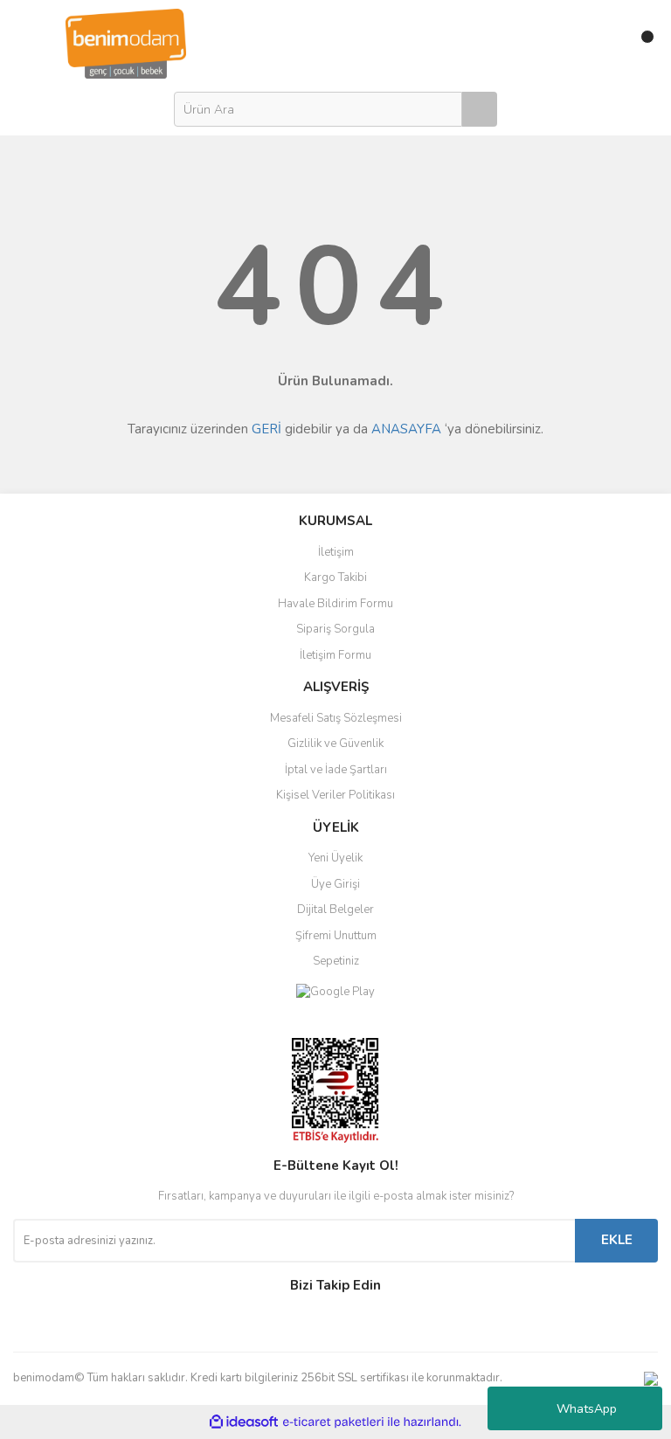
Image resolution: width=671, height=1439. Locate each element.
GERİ (266, 429)
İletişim (336, 552)
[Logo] (126, 43)
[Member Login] (603, 44)
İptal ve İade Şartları (336, 770)
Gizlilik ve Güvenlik (335, 743)
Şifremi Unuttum (336, 936)
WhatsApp (587, 1409)
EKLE (617, 1240)
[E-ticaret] (333, 1421)
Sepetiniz (336, 961)
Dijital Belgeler (335, 909)
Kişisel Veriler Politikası (335, 795)
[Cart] (640, 43)
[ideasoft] (244, 1422)
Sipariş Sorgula (335, 629)
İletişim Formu (335, 655)
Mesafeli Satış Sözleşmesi (336, 718)
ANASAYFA (406, 429)
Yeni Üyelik (335, 858)
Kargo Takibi (335, 577)
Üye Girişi (335, 884)
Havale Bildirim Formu (335, 604)
